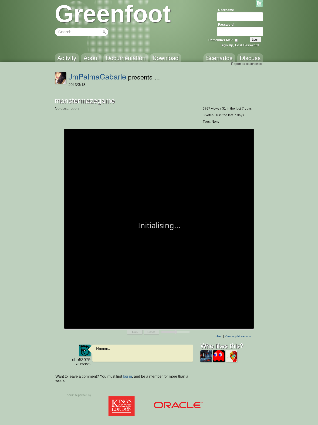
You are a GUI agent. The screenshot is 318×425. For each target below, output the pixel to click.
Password (226, 24)
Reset (151, 332)
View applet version (238, 336)
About (70, 395)
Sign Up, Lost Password (240, 45)
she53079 (81, 359)
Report (236, 64)
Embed (217, 336)
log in (127, 376)
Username (226, 10)
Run (135, 332)
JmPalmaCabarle (97, 76)
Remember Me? (220, 40)
